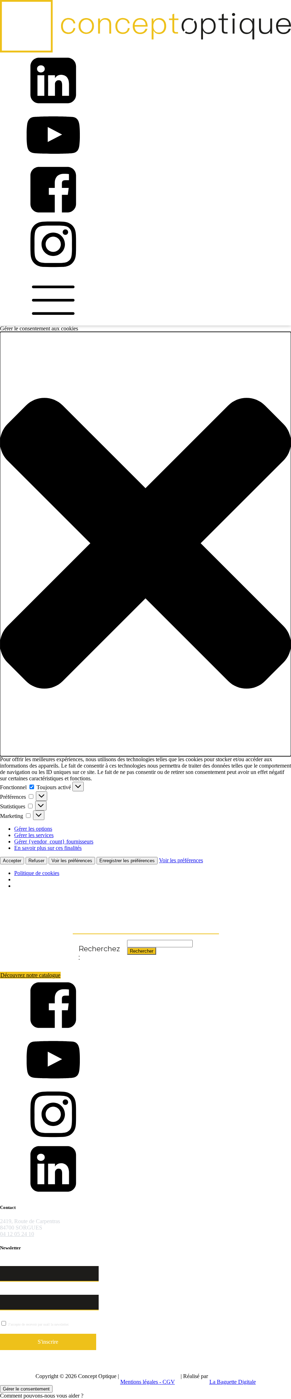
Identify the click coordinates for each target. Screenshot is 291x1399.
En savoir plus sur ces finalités (48, 848)
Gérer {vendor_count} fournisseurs (53, 841)
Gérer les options (33, 829)
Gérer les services (34, 835)
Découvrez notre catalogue (30, 975)
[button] (145, 544)
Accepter (12, 860)
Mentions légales (139, 1382)
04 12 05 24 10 (17, 1234)
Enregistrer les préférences (127, 860)
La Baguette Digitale (232, 1382)
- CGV (167, 1382)
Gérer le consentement (26, 1389)
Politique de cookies (36, 873)
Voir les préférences (71, 860)
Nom (6, 1262)
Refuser (36, 860)
